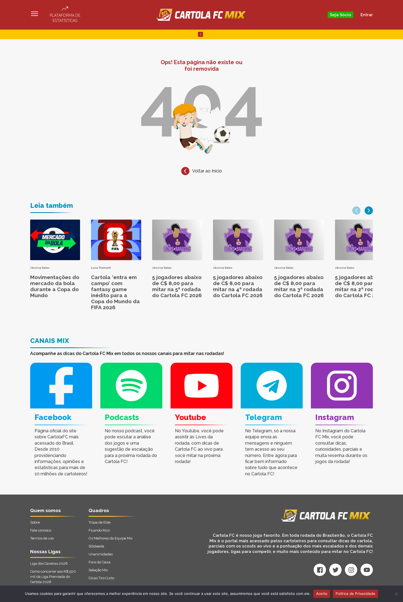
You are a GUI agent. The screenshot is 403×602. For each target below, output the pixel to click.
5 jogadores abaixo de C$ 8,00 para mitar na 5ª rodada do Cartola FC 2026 (177, 286)
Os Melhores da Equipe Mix (111, 538)
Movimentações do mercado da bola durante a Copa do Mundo (54, 286)
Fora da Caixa (99, 562)
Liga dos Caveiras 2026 (49, 563)
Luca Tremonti (101, 267)
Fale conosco (40, 530)
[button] (356, 210)
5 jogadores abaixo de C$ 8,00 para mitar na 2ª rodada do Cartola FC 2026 (360, 286)
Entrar (367, 14)
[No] (396, 594)
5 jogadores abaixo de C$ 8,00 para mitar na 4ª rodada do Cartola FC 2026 (238, 286)
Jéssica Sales (40, 267)
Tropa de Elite (99, 522)
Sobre (35, 522)
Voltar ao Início (207, 171)
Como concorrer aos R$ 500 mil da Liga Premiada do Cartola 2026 (53, 576)
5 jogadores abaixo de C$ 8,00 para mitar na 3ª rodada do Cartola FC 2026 (299, 286)
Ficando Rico (99, 530)
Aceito (322, 593)
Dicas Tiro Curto (101, 578)
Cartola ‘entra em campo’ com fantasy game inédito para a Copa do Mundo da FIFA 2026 (115, 292)
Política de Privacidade (355, 593)
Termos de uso (42, 538)
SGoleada (96, 546)
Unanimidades (101, 554)
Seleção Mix (98, 570)
